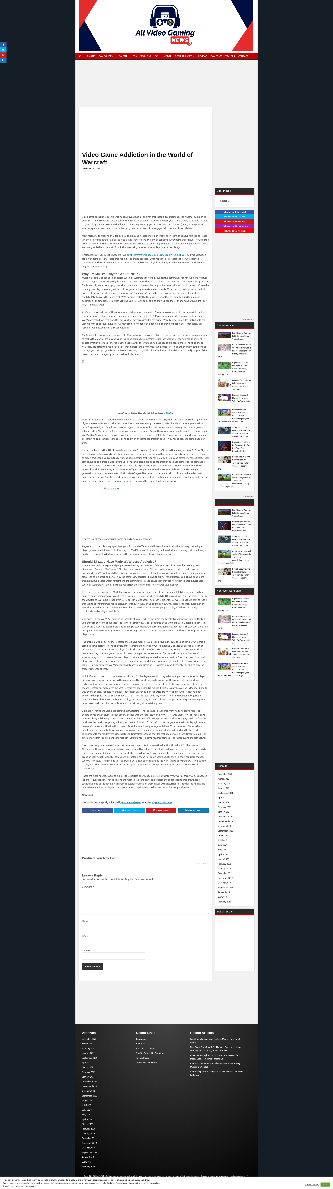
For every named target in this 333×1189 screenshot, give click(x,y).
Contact (243, 56)
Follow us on (234, 212)
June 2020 (223, 845)
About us (140, 1043)
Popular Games (183, 56)
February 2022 (224, 783)
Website (86, 950)
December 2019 (225, 873)
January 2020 (224, 868)
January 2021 (224, 812)
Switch (123, 56)
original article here (162, 802)
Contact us (141, 1039)
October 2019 (224, 883)
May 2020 (222, 849)
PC (156, 56)
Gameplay (216, 56)
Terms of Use (214, 1179)
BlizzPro (169, 413)
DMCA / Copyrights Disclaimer (150, 1053)
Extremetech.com (131, 802)
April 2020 (223, 854)
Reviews (202, 56)
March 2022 (223, 779)
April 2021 (223, 797)
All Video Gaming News (107, 1176)
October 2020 (224, 826)
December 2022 (225, 774)
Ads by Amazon (202, 863)
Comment (88, 886)
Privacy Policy (142, 1058)
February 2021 (224, 807)
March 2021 (223, 802)
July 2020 (222, 840)
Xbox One (145, 56)
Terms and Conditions (146, 1062)
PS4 (135, 56)
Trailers (230, 56)
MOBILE (167, 56)
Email (85, 936)
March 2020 (223, 859)
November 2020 (225, 821)
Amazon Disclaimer (145, 1048)
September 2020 (225, 831)
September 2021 (225, 793)
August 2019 (224, 892)
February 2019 (224, 902)
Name (85, 921)
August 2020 (224, 835)
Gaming (91, 56)
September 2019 (225, 887)
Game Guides (106, 56)
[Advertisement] (166, 86)
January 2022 (224, 788)
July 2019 (222, 897)
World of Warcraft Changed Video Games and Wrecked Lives (154, 255)
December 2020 (225, 816)
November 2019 (225, 878)
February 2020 (224, 864)
